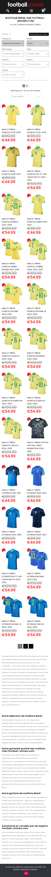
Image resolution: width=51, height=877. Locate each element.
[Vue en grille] (23, 85)
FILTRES (5, 34)
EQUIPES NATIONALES (26, 25)
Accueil (13, 25)
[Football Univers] (25, 4)
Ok (26, 873)
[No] (48, 870)
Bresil (11, 726)
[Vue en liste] (27, 85)
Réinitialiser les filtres (39, 34)
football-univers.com (16, 720)
